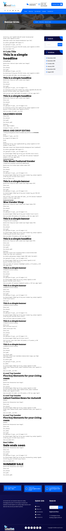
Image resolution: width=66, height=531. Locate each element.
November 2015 (51, 61)
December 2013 (51, 69)
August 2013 (51, 72)
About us (31, 11)
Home (25, 11)
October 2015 (51, 63)
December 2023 (52, 58)
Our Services (38, 11)
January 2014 (51, 66)
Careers (44, 11)
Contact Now (55, 4)
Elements (41, 22)
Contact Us (50, 11)
